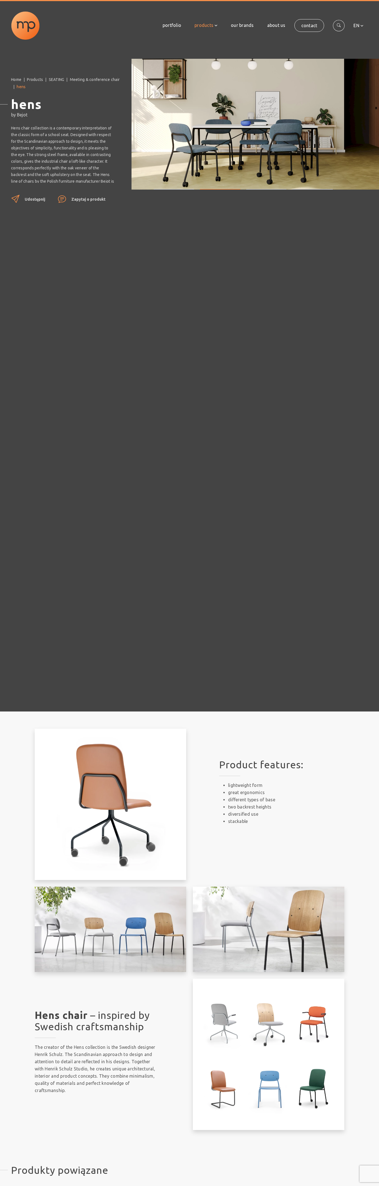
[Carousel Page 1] (174, 185)
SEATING (56, 79)
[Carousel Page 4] (312, 185)
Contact (309, 25)
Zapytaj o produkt (88, 199)
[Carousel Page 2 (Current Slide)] (220, 185)
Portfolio (172, 25)
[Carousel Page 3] (266, 185)
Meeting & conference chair (95, 79)
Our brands (242, 25)
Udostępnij (35, 199)
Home (16, 79)
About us (276, 25)
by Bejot (19, 114)
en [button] (356, 25)
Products (203, 25)
